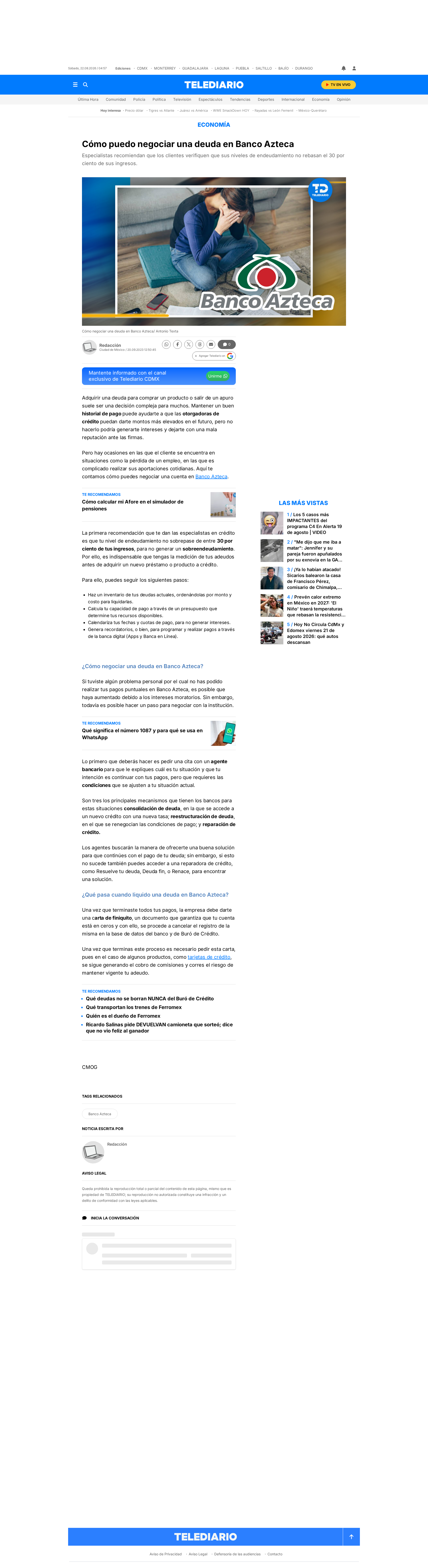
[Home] (214, 84)
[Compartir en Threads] (199, 344)
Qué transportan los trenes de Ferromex (134, 1007)
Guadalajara (195, 68)
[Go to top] (351, 1537)
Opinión (343, 99)
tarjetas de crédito (209, 957)
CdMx (142, 68)
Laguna (222, 68)
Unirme (215, 376)
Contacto (275, 1554)
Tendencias (240, 99)
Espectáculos (210, 99)
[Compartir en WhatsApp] (166, 344)
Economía (320, 99)
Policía (139, 99)
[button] (214, 356)
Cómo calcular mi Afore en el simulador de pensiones (133, 505)
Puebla (242, 68)
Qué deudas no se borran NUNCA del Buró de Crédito (150, 999)
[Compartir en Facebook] (177, 344)
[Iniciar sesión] (354, 68)
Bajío (283, 68)
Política (159, 99)
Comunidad (116, 99)
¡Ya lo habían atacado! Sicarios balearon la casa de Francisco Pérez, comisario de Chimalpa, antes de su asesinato (314, 581)
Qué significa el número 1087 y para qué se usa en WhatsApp (142, 734)
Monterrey (165, 68)
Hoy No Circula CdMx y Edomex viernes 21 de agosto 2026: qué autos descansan (315, 633)
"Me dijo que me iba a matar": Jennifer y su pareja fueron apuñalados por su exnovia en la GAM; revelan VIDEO (315, 553)
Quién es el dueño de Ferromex (123, 1016)
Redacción (110, 345)
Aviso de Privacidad (166, 1554)
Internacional (293, 99)
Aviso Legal (198, 1554)
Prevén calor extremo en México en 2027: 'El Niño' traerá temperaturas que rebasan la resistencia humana (315, 608)
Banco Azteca (211, 476)
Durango (304, 68)
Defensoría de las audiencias (237, 1554)
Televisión (182, 99)
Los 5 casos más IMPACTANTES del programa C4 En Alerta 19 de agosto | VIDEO (314, 523)
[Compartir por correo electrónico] (211, 344)
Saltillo (264, 68)
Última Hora (88, 99)
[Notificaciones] (344, 68)
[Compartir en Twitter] (188, 344)
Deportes (266, 99)
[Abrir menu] (75, 84)
